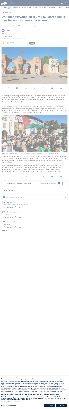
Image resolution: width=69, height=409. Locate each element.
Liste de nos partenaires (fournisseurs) (11, 401)
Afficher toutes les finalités (8, 405)
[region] (34, 392)
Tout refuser (50, 405)
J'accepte (61, 405)
